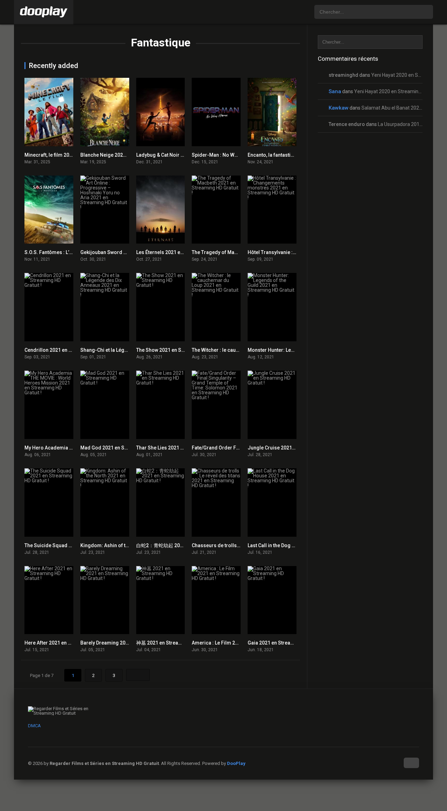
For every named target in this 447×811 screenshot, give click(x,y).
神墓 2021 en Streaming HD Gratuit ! (176, 643)
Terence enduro (347, 124)
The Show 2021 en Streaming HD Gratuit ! (182, 350)
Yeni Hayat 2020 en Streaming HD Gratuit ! (400, 91)
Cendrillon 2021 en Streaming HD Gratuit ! (71, 350)
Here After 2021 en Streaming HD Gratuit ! (71, 643)
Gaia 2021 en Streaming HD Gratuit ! (288, 643)
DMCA (34, 725)
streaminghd (343, 75)
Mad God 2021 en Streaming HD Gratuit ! (126, 448)
